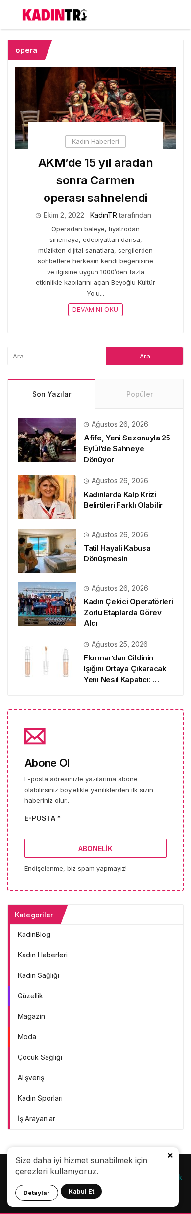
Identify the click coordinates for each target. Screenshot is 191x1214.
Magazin (31, 1016)
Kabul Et (81, 1191)
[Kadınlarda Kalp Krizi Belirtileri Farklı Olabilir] (47, 496)
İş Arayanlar (36, 1118)
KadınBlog (34, 934)
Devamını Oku (95, 309)
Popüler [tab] (139, 394)
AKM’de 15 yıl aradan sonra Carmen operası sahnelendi (95, 180)
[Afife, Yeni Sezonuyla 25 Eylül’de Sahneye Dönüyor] (47, 440)
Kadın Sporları (40, 1098)
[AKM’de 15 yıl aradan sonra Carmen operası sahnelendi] (95, 108)
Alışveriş (31, 1078)
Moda (27, 1037)
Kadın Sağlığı (38, 975)
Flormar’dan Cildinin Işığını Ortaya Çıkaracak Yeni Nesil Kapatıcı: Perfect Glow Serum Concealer (125, 679)
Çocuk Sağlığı (40, 1057)
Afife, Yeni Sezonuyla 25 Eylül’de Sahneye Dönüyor (127, 448)
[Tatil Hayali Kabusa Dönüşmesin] (47, 550)
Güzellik (30, 996)
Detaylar (37, 1192)
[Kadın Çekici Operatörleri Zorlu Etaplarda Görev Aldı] (47, 603)
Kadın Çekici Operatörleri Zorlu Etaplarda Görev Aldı (128, 612)
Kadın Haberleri (95, 141)
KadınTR (103, 215)
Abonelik (95, 848)
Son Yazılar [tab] (51, 394)
